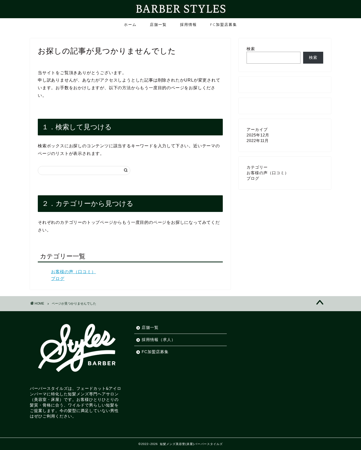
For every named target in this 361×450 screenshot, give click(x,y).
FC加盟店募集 (223, 24)
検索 (251, 48)
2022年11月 (258, 140)
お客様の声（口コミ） (73, 271)
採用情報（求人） (158, 339)
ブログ (57, 278)
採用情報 (188, 24)
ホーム (130, 24)
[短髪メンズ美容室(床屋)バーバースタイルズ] (180, 13)
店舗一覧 (158, 24)
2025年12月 (258, 135)
